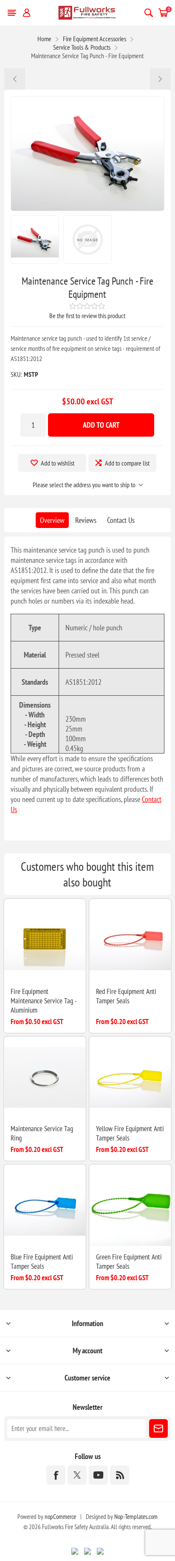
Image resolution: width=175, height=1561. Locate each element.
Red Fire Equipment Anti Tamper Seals (126, 996)
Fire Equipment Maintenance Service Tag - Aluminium (43, 1001)
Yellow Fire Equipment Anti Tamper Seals (130, 1133)
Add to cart (101, 425)
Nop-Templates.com (136, 1517)
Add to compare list (127, 463)
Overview (52, 520)
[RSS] (119, 1475)
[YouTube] (98, 1475)
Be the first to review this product (87, 315)
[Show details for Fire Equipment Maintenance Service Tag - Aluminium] (44, 939)
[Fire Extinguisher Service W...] (160, 79)
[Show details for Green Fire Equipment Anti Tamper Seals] (130, 1205)
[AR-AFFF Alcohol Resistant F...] (15, 79)
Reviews (85, 520)
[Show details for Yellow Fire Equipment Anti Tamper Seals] (130, 1077)
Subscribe (158, 1428)
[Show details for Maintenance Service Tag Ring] (44, 1077)
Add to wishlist (57, 463)
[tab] (52, 520)
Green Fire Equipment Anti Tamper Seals (129, 1261)
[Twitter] (77, 1475)
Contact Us (121, 520)
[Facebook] (55, 1475)
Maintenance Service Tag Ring (42, 1133)
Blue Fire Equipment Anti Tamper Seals (42, 1261)
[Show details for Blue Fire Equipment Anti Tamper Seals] (44, 1205)
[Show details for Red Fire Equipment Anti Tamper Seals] (130, 939)
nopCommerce (60, 1517)
